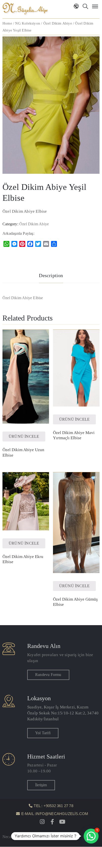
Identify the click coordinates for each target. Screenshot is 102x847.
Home (7, 23)
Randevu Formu (48, 674)
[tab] (51, 276)
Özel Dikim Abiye (57, 23)
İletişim (41, 785)
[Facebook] (52, 821)
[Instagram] (42, 821)
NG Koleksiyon (27, 23)
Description (51, 275)
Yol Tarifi (43, 733)
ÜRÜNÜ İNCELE (24, 436)
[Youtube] (62, 821)
